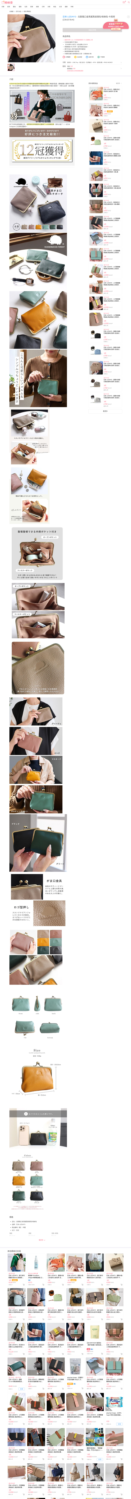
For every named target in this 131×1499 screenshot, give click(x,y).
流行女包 (19, 11)
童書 (66, 6)
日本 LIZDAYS (70, 16)
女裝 (49, 6)
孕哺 (72, 6)
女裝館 (11, 11)
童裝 (20, 6)
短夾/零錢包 (27, 11)
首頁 (8, 6)
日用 (43, 6)
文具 (60, 6)
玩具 (26, 6)
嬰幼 (14, 6)
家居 (31, 6)
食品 (54, 6)
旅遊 (37, 6)
